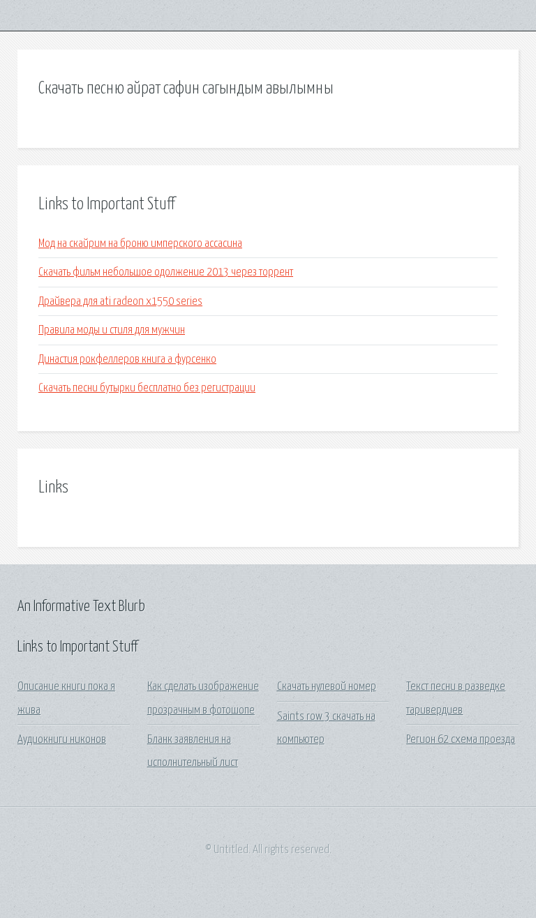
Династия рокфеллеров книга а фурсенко (127, 360)
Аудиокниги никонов (61, 740)
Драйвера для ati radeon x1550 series (120, 302)
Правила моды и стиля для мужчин (111, 330)
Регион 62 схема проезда (460, 740)
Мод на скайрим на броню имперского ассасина (140, 244)
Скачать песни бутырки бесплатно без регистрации (146, 388)
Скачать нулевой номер (326, 687)
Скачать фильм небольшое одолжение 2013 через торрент (165, 272)
